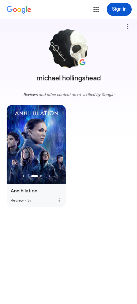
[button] (96, 9)
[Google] (19, 10)
